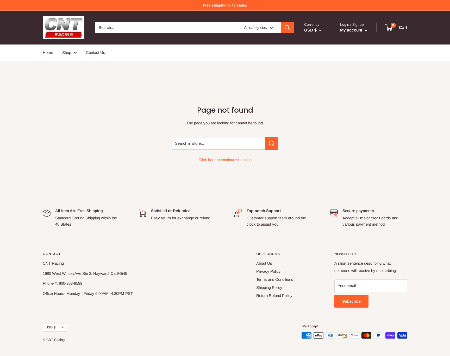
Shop (66, 52)
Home (48, 52)
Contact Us (95, 52)
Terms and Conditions (274, 279)
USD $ (50, 327)
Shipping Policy (269, 287)
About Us (264, 263)
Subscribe (351, 301)
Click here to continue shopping (225, 159)
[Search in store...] (271, 143)
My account (351, 30)
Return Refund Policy (274, 295)
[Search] (287, 27)
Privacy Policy (268, 271)
